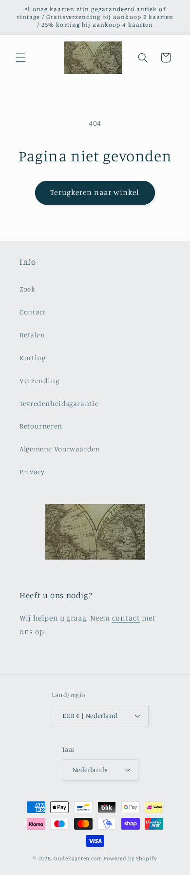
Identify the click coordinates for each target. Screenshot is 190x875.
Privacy (31, 471)
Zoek (27, 289)
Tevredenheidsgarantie (58, 403)
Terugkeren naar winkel (94, 192)
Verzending (39, 380)
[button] (20, 57)
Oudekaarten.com (78, 858)
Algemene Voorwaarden (59, 449)
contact (126, 617)
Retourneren (40, 426)
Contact (32, 312)
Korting (32, 357)
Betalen (32, 335)
